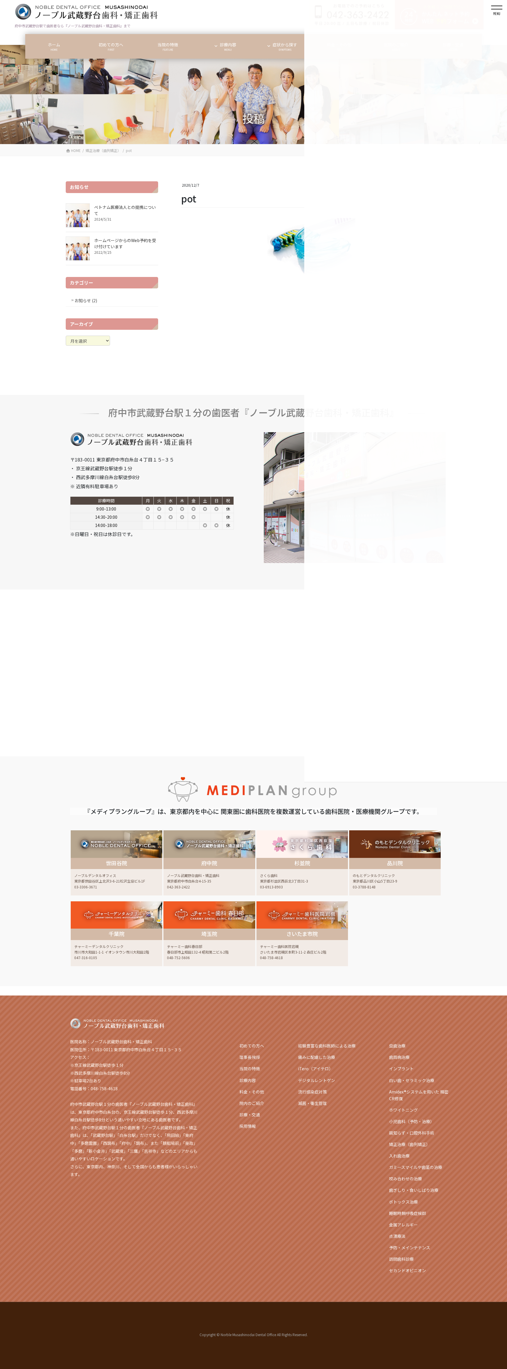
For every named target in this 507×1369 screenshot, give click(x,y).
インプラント (401, 1068)
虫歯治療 (397, 1046)
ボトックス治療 (403, 1202)
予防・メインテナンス (409, 1247)
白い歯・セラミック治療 (411, 1080)
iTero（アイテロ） (315, 1068)
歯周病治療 (399, 1057)
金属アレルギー (403, 1225)
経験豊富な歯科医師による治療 (327, 1046)
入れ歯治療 (399, 1156)
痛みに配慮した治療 (316, 1057)
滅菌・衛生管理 (312, 1103)
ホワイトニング (403, 1110)
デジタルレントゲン (316, 1080)
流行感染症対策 (312, 1092)
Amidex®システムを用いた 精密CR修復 (418, 1095)
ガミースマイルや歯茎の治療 (415, 1167)
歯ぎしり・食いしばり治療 (413, 1190)
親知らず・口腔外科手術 (411, 1133)
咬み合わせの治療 (405, 1179)
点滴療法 (397, 1236)
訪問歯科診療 (401, 1259)
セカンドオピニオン (407, 1270)
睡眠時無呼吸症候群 (407, 1213)
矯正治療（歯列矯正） (409, 1144)
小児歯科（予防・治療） (411, 1121)
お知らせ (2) (86, 300)
